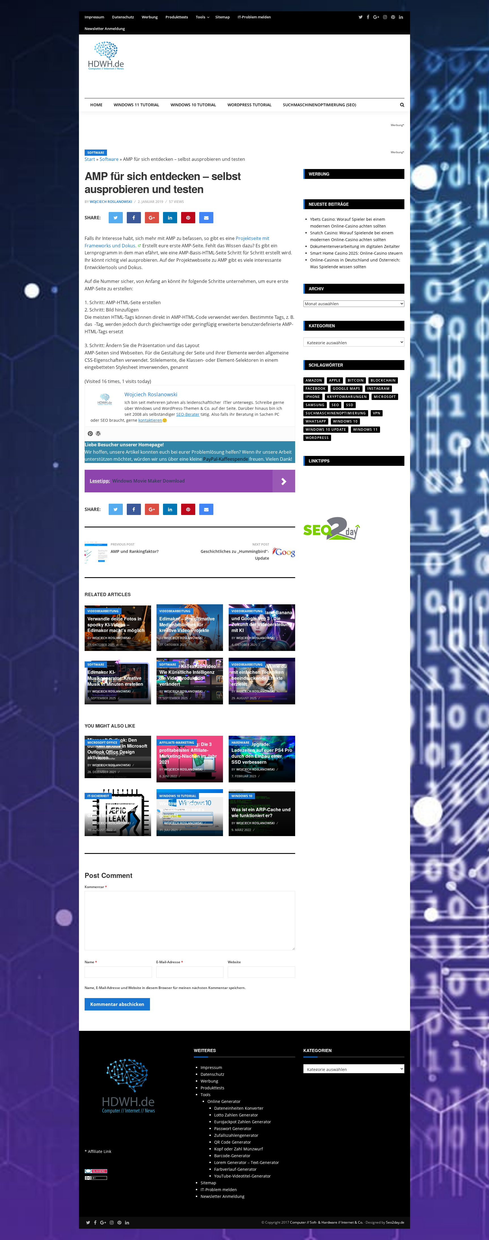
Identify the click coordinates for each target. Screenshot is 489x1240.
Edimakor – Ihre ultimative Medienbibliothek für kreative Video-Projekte (187, 624)
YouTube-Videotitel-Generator (242, 1176)
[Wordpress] (98, 434)
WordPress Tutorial (250, 104)
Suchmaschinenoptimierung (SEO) (319, 104)
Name (91, 962)
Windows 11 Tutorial (136, 104)
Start (90, 159)
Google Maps (346, 388)
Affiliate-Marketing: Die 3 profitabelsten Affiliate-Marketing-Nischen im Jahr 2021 (188, 753)
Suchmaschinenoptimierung (336, 413)
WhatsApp (316, 421)
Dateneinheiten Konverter (238, 1108)
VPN (376, 413)
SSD (349, 404)
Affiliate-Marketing (176, 742)
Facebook (316, 388)
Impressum (94, 17)
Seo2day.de (395, 1222)
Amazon (314, 380)
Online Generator (224, 1101)
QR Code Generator (232, 1142)
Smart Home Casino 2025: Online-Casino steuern (356, 253)
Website (234, 962)
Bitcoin (356, 380)
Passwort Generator (233, 1128)
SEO (335, 404)
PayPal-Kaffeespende (225, 459)
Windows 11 (365, 429)
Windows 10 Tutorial (193, 104)
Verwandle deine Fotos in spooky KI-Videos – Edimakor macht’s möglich (116, 624)
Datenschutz (123, 17)
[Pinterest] (90, 434)
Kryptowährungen (347, 396)
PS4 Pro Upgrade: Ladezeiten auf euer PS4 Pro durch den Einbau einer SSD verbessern (261, 753)
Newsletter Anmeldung (105, 28)
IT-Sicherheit (98, 796)
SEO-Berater (188, 414)
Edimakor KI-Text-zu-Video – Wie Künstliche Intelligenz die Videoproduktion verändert (189, 675)
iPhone (313, 396)
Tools (200, 17)
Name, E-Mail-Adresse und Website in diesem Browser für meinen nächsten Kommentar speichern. (165, 987)
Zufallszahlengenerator (236, 1135)
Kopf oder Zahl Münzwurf (238, 1149)
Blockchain (383, 380)
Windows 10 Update (326, 429)
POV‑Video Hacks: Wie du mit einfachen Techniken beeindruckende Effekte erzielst (259, 675)
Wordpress (317, 437)
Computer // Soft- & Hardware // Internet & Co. (326, 1222)
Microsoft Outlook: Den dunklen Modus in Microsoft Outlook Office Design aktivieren (117, 749)
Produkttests (177, 17)
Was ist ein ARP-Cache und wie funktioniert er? (261, 812)
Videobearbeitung (103, 611)
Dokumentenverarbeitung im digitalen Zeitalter (355, 246)
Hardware (240, 742)
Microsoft (385, 396)
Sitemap (222, 17)
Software (95, 152)
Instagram (378, 388)
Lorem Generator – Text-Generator (246, 1162)
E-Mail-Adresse (169, 962)
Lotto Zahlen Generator (236, 1115)
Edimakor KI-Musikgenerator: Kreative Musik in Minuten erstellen (115, 678)
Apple (335, 380)
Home (96, 104)
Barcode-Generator (232, 1155)
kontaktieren (150, 420)
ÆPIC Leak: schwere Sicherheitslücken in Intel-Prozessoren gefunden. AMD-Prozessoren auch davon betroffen (115, 804)
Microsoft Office (102, 742)
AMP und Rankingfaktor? (134, 551)
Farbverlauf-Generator (235, 1169)
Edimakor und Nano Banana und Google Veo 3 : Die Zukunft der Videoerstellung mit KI (261, 621)
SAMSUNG (315, 404)
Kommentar (96, 886)
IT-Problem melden (254, 17)
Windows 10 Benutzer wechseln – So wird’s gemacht (182, 809)
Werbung (150, 17)
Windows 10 (241, 796)
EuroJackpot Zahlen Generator (242, 1121)
